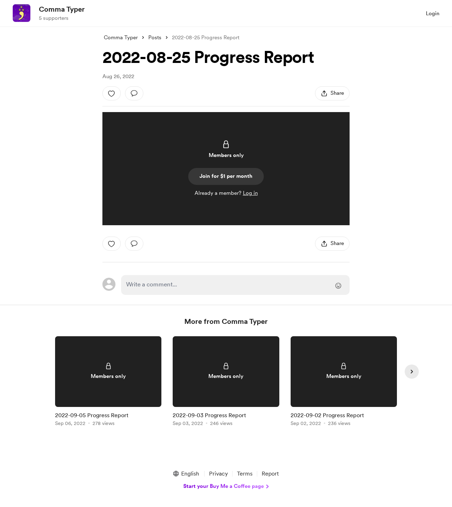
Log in (250, 193)
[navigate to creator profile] (21, 13)
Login (432, 13)
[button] (186, 474)
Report (270, 473)
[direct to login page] (235, 285)
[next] (412, 372)
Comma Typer (62, 9)
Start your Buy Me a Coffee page (223, 486)
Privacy (218, 473)
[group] (108, 382)
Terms (244, 473)
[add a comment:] (134, 93)
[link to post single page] (108, 382)
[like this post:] (111, 93)
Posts (154, 37)
